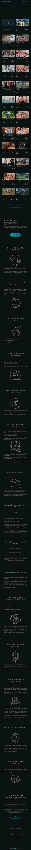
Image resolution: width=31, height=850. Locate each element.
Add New (23, 1)
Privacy (17, 846)
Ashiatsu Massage (14, 834)
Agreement (21, 846)
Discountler (7, 1)
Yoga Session (17, 833)
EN (29, 1)
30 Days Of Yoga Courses (22, 834)
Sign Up (16, 816)
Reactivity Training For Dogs (9, 833)
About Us (9, 846)
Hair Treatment (7, 834)
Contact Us (13, 846)
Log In (16, 512)
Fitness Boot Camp (23, 833)
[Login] (27, 2)
